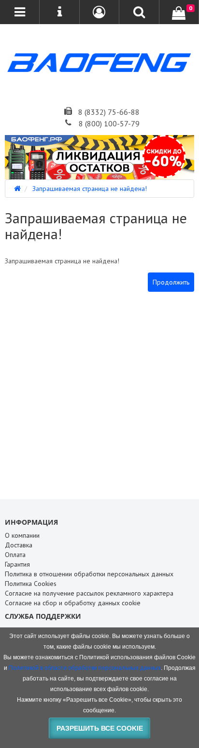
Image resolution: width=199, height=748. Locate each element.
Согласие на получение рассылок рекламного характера (89, 593)
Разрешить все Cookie (100, 728)
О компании (22, 535)
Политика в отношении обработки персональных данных (89, 574)
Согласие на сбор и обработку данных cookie (73, 602)
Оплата (15, 554)
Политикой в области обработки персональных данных (85, 668)
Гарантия (17, 564)
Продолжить (171, 282)
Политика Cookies (31, 583)
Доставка (18, 545)
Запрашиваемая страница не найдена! (89, 188)
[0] (178, 13)
